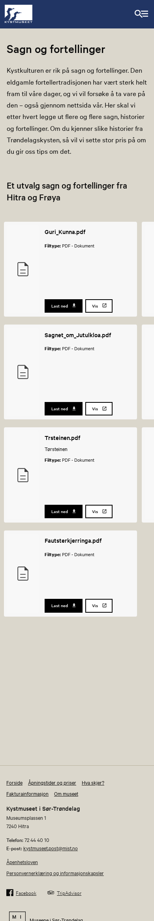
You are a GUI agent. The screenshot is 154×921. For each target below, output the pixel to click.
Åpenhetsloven (22, 861)
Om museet (66, 793)
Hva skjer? (93, 782)
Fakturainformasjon (27, 793)
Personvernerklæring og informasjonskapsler (55, 872)
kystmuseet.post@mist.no (50, 847)
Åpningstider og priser (52, 782)
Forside (14, 782)
